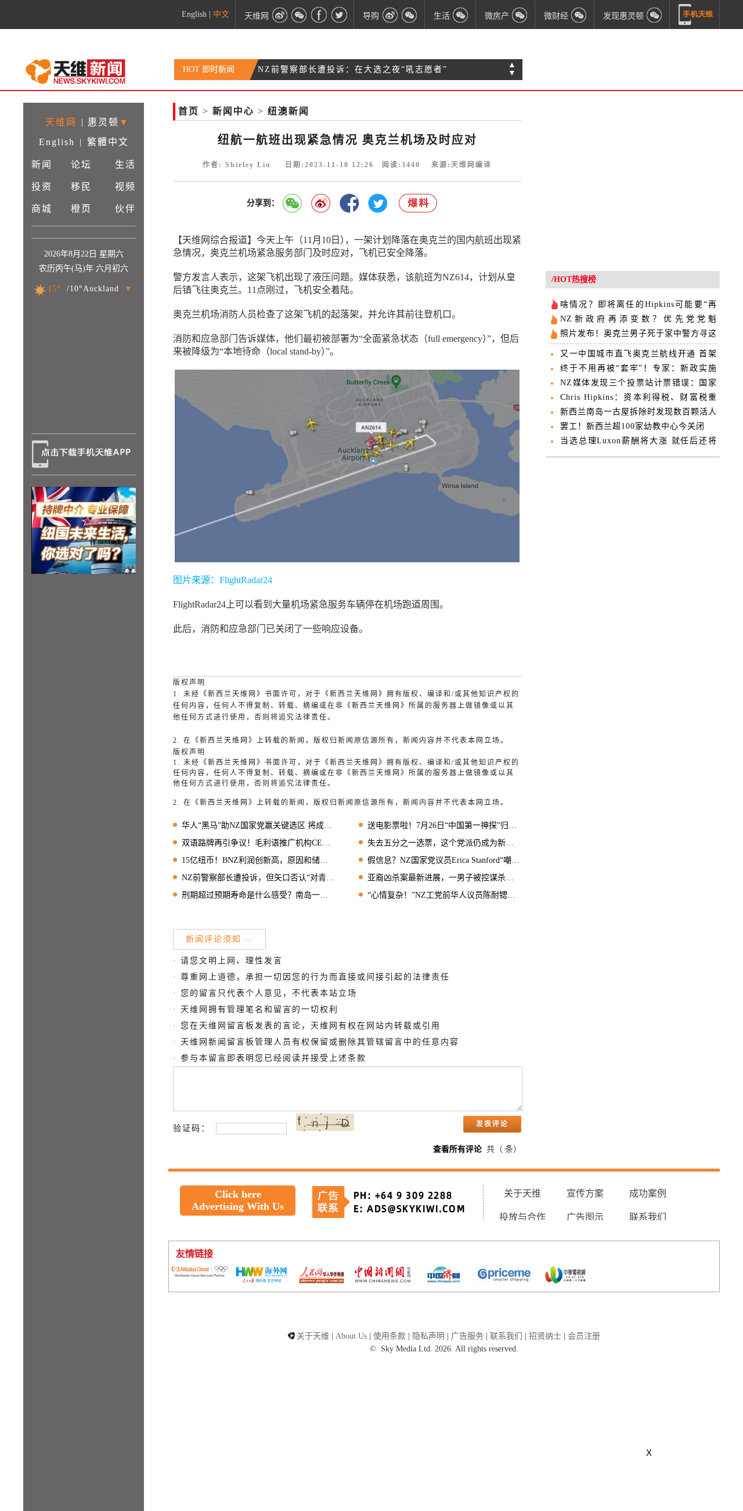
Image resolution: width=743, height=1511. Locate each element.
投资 (41, 186)
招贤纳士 (545, 1336)
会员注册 (584, 1336)
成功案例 (647, 1193)
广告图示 (585, 1217)
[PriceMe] (504, 1275)
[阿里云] (200, 1272)
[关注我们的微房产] (520, 14)
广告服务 (467, 1336)
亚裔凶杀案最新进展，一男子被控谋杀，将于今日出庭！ (444, 877)
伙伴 (125, 209)
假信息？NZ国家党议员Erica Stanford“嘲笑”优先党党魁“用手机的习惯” (444, 860)
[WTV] (565, 1276)
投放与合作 (522, 1217)
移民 (81, 186)
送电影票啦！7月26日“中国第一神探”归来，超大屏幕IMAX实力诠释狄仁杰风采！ (444, 825)
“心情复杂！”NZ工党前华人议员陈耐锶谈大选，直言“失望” (444, 895)
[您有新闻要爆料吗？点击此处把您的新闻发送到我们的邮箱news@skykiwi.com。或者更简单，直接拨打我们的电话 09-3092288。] (418, 203)
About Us (351, 1336)
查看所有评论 (457, 1149)
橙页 (81, 209)
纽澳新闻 (288, 111)
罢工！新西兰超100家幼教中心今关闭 (632, 426)
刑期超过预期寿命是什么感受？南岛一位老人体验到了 (259, 895)
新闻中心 (233, 111)
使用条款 (389, 1336)
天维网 (61, 122)
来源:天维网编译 (461, 165)
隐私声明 (428, 1336)
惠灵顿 (103, 122)
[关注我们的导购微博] (390, 14)
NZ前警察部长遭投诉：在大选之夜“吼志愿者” (353, 69)
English (194, 14)
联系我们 (647, 1217)
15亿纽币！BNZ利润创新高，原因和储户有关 (259, 860)
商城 (41, 209)
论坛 (81, 164)
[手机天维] (696, 14)
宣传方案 (585, 1193)
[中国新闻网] (383, 1275)
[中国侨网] (443, 1276)
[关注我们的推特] (339, 14)
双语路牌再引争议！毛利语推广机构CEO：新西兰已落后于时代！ (259, 842)
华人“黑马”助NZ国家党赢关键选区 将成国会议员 (259, 825)
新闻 (41, 164)
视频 (125, 186)
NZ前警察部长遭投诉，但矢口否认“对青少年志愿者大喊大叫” (259, 877)
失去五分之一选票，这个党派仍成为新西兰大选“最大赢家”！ (444, 842)
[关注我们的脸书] (319, 14)
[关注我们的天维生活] (461, 14)
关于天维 (522, 1193)
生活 (125, 164)
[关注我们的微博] (279, 14)
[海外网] (261, 1275)
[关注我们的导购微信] (579, 14)
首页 (188, 111)
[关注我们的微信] (299, 14)
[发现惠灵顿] (654, 14)
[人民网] (322, 1276)
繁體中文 (108, 142)
